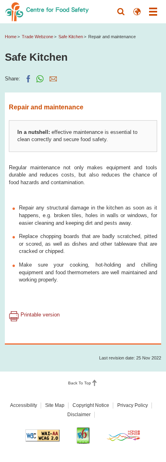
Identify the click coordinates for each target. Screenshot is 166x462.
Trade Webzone (37, 36)
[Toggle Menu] (153, 11)
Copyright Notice (91, 405)
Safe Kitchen (70, 36)
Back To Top (79, 383)
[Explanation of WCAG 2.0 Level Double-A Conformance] (42, 435)
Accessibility (23, 405)
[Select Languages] (137, 11)
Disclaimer (79, 414)
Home (11, 36)
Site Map (54, 405)
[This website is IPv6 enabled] (83, 435)
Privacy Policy (132, 405)
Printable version (39, 315)
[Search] (121, 11)
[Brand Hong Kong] (123, 436)
